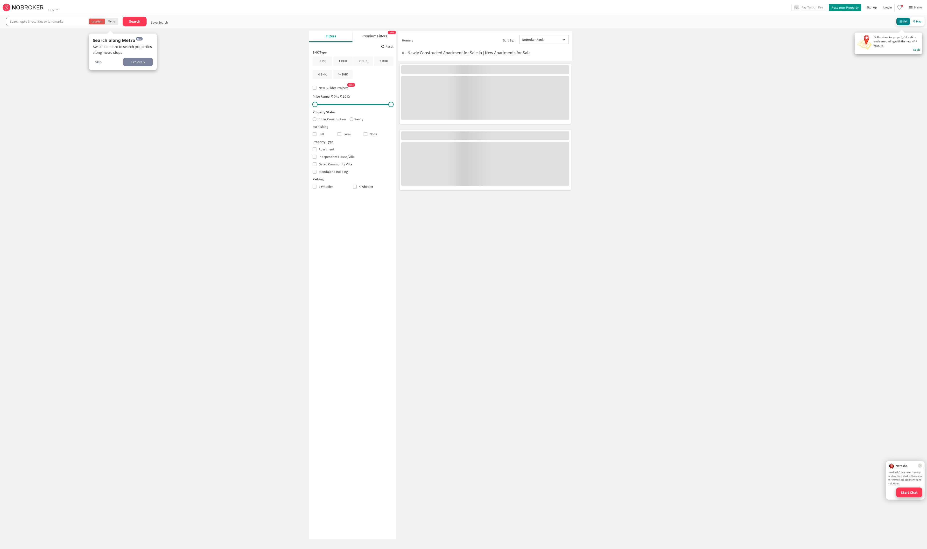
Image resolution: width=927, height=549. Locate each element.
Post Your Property (845, 7)
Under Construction (331, 119)
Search (134, 21)
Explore (136, 62)
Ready (358, 119)
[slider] (315, 104)
